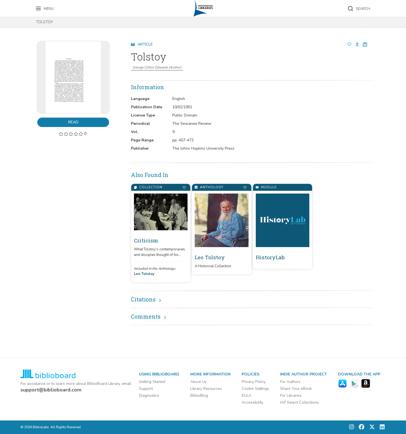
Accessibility (252, 402)
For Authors (290, 381)
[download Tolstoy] (355, 44)
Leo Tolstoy (144, 273)
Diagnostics (149, 395)
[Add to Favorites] (184, 187)
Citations (143, 299)
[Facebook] (360, 427)
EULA (246, 395)
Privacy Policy (253, 381)
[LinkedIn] (381, 427)
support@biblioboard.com (50, 390)
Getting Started (152, 381)
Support (146, 388)
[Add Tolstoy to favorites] (349, 44)
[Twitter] (370, 427)
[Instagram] (351, 427)
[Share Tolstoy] (365, 44)
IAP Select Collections (299, 402)
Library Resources (206, 388)
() (157, 67)
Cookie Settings (255, 388)
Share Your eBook (296, 388)
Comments (145, 316)
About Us (198, 381)
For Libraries (291, 395)
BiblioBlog (199, 395)
